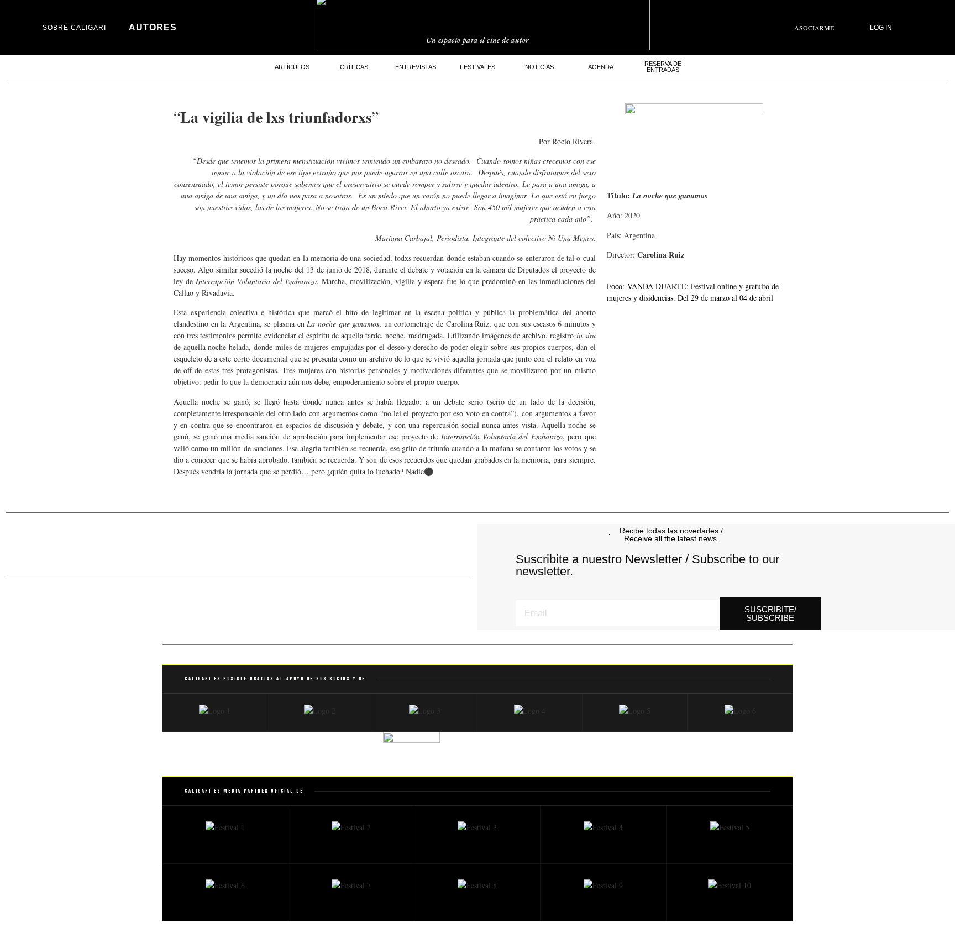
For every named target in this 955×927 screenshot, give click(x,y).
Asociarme (814, 27)
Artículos (292, 67)
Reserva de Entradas (662, 66)
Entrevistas (415, 67)
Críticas (354, 67)
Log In (881, 28)
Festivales (477, 67)
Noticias (539, 67)
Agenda (600, 67)
